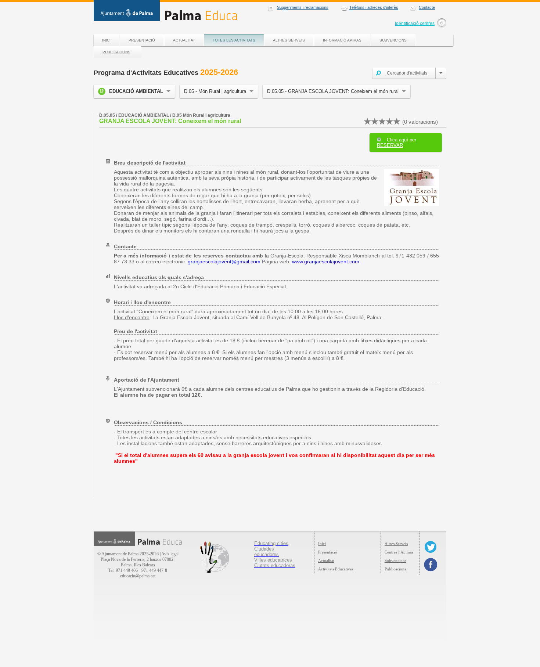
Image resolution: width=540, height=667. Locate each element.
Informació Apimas (342, 40)
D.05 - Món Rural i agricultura (215, 91)
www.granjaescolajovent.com (325, 261)
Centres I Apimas (399, 552)
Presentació (142, 40)
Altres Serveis (289, 40)
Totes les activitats (234, 40)
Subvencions (393, 40)
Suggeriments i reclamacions (302, 7)
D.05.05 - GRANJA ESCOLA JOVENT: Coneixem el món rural (333, 91)
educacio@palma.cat (137, 575)
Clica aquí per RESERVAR (396, 142)
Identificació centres (415, 23)
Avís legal (170, 553)
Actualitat (184, 40)
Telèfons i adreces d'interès (373, 7)
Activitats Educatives (335, 569)
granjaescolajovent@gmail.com (224, 261)
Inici (106, 40)
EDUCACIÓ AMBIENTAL (136, 91)
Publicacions (116, 52)
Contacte (427, 7)
